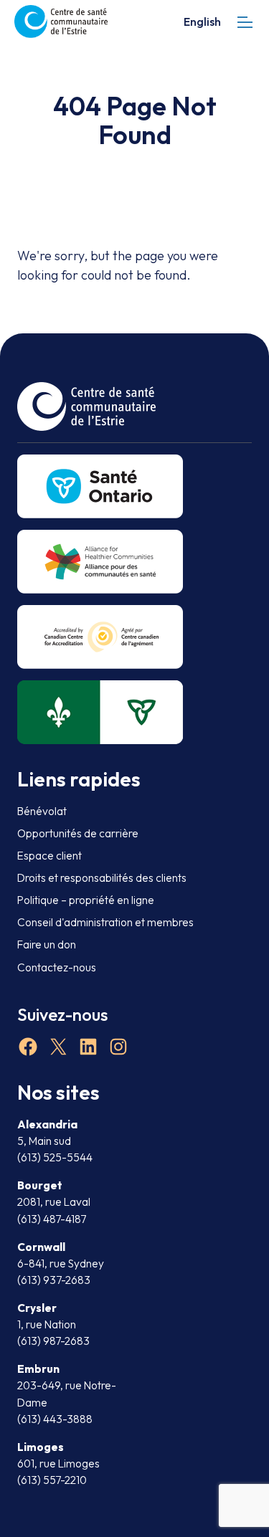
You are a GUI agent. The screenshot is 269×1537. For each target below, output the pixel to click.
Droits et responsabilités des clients (102, 878)
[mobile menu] (245, 22)
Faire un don (46, 944)
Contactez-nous (56, 967)
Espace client (49, 855)
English (202, 21)
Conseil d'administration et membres (105, 922)
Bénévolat (42, 811)
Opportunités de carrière (77, 833)
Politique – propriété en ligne (85, 900)
